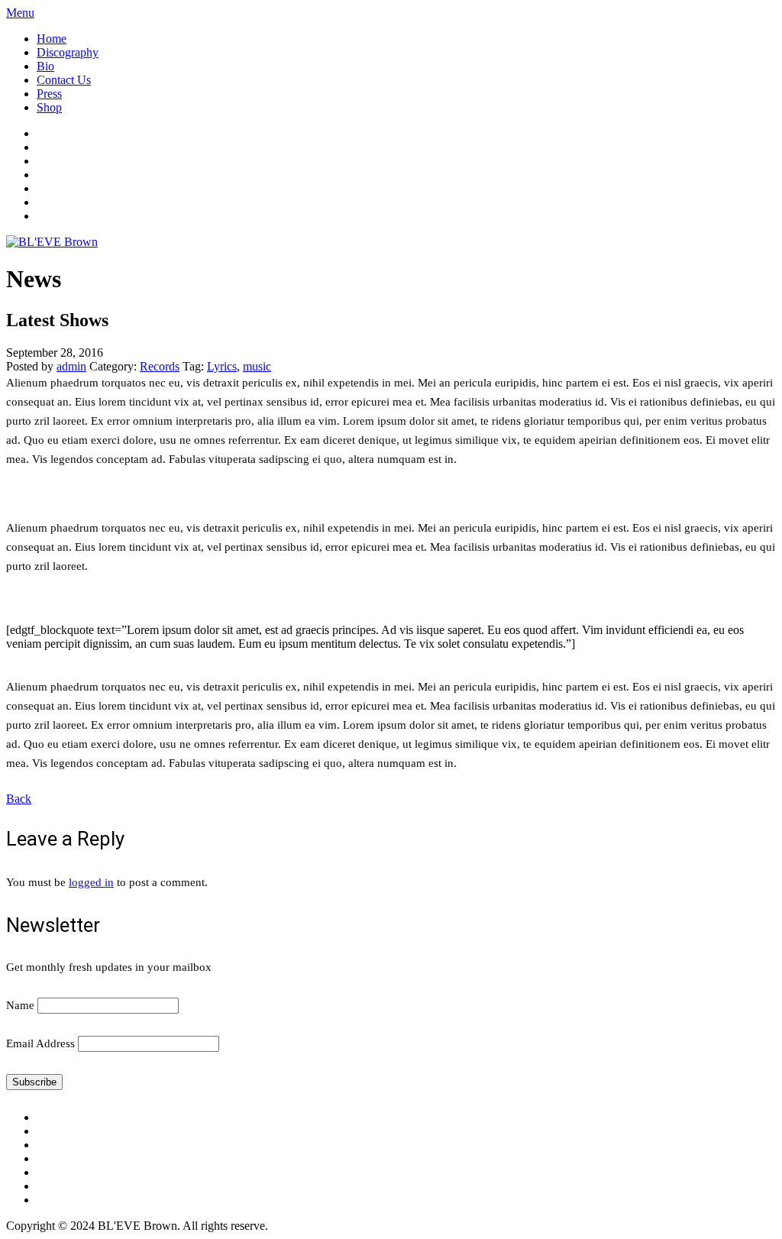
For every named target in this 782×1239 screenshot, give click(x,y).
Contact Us (64, 79)
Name (20, 1005)
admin (71, 366)
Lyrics (222, 366)
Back (18, 798)
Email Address (40, 1043)
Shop (49, 107)
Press (49, 93)
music (257, 366)
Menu (20, 12)
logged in (91, 882)
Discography (68, 52)
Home (51, 38)
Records (159, 366)
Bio (45, 66)
